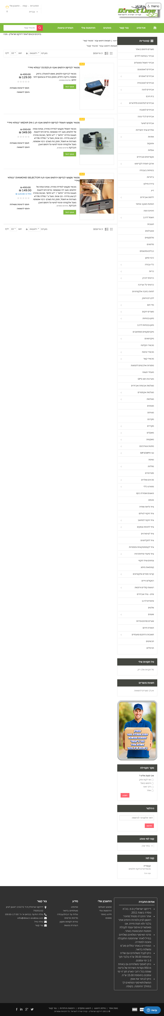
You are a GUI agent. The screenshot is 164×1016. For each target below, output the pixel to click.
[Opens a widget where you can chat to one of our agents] (152, 1010)
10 (12, 53)
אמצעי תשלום (105, 907)
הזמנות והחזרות (67, 1008)
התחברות (34, 6)
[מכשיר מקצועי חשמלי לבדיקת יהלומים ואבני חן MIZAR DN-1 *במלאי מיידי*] (97, 141)
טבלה (112, 53)
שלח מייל (38, 921)
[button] (153, 6)
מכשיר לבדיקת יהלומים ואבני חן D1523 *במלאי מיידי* (54, 67)
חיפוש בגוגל (145, 783)
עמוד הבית (155, 27)
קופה (25, 6)
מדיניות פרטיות (71, 918)
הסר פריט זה (151, 866)
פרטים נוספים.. (64, 80)
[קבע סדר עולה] (27, 53)
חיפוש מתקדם (84, 1008)
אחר (149, 790)
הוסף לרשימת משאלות (19, 88)
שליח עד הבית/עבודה (67, 914)
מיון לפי (44, 53)
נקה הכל (147, 873)
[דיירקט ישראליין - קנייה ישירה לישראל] (138, 11)
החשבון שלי (14, 6)
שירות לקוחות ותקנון (69, 921)
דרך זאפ (147, 787)
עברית (32, 12)
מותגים (107, 27)
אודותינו (141, 27)
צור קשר (124, 27)
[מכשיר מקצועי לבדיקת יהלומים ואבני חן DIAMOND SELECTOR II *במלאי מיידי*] (97, 196)
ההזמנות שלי (88, 27)
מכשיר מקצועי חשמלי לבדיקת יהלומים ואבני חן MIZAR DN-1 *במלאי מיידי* (43, 122)
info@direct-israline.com (30, 918)
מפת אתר (113, 1008)
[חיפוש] (40, 28)
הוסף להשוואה (23, 92)
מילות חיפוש (100, 1008)
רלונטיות (33, 53)
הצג (20, 53)
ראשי (115, 41)
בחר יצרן (146, 846)
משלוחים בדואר (70, 910)
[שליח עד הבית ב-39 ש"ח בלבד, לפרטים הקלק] (137, 701)
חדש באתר (106, 914)
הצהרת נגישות (65, 27)
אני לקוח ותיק (145, 779)
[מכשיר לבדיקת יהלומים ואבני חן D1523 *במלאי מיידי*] (97, 86)
